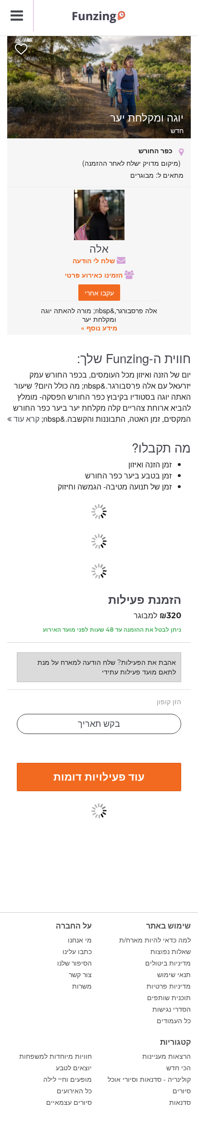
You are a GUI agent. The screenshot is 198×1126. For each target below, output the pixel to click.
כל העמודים (174, 1021)
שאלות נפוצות (170, 951)
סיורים (182, 1091)
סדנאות (180, 1102)
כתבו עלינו (77, 951)
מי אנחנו (80, 940)
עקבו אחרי (99, 292)
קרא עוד (25, 418)
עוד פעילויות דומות (99, 776)
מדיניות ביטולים (168, 963)
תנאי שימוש (174, 975)
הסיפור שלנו (74, 963)
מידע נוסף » (99, 327)
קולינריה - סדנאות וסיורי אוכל (149, 1079)
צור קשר (80, 975)
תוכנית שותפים (169, 998)
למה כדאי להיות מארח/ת (155, 940)
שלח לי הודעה (95, 260)
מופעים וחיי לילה (67, 1079)
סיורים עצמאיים (69, 1102)
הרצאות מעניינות (166, 1056)
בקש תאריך (99, 724)
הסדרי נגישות (171, 1009)
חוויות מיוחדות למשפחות (55, 1056)
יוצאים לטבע (74, 1068)
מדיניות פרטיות (169, 986)
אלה (99, 248)
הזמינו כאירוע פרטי (94, 275)
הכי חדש (178, 1068)
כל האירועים (74, 1091)
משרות (82, 986)
